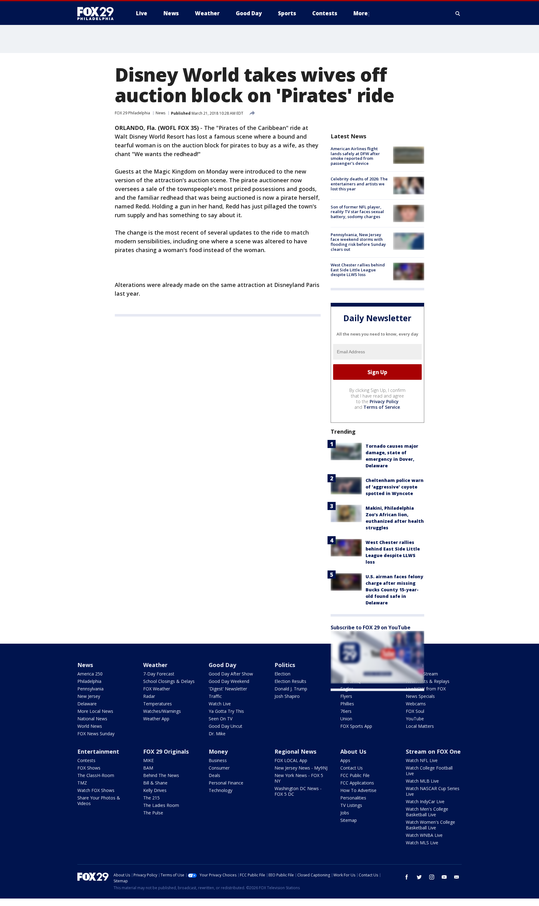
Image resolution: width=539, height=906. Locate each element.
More (360, 13)
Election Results (290, 681)
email (457, 877)
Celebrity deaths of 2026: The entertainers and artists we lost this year (359, 183)
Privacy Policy (384, 401)
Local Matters (420, 726)
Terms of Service (381, 407)
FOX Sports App (356, 726)
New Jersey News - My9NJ (301, 768)
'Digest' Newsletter (228, 689)
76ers (346, 711)
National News (92, 719)
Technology (220, 790)
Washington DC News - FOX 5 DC (298, 791)
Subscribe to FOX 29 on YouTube (370, 627)
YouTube (415, 719)
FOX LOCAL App (290, 760)
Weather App (156, 719)
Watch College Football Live (429, 770)
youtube (444, 877)
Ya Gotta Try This (226, 711)
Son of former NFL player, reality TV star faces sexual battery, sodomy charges (357, 211)
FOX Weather (156, 689)
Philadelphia (89, 681)
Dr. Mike (217, 734)
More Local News (95, 711)
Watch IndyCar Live (425, 801)
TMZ (82, 783)
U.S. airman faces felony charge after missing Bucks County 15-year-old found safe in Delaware (394, 590)
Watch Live (220, 704)
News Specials (420, 696)
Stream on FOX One (433, 751)
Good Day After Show (231, 674)
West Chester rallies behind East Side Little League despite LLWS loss (358, 269)
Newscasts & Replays (427, 681)
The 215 (151, 798)
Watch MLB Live (422, 781)
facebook (407, 877)
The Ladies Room (161, 805)
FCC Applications (357, 783)
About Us (353, 751)
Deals (214, 775)
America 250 (90, 674)
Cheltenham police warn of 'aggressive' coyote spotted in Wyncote (395, 486)
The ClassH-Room (95, 775)
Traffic (215, 696)
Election (282, 674)
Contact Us (351, 768)
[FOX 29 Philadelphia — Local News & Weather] (98, 13)
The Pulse (153, 813)
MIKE (148, 760)
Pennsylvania (90, 689)
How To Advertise (358, 790)
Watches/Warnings (162, 711)
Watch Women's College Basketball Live (430, 825)
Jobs (344, 813)
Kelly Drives (155, 790)
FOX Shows (88, 768)
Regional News (295, 751)
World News (89, 726)
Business (218, 760)
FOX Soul (415, 711)
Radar (149, 696)
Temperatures (157, 704)
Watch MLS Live (422, 843)
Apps (345, 760)
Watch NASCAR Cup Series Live (432, 791)
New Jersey (88, 696)
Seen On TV (220, 719)
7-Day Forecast (158, 674)
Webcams (416, 704)
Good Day (222, 665)
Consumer (219, 768)
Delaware (87, 704)
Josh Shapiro (287, 696)
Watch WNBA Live (424, 835)
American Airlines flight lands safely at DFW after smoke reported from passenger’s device (355, 156)
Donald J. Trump (290, 689)
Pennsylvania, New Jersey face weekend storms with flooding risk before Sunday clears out (358, 242)
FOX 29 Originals (166, 751)
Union (346, 719)
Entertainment (98, 751)
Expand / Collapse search (458, 13)
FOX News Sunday (95, 734)
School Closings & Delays (169, 681)
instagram (432, 877)
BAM (148, 768)
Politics (284, 665)
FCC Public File (355, 775)
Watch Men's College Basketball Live (427, 812)
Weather (155, 665)
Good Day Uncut (225, 726)
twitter (419, 877)
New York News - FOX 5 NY (298, 778)
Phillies (347, 704)
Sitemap (348, 820)
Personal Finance (226, 783)
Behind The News (161, 775)
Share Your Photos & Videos (98, 800)
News (160, 113)
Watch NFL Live (422, 760)
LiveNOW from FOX (426, 689)
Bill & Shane (155, 783)
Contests (86, 760)
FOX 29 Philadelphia (132, 113)
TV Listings (351, 805)
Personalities (353, 798)
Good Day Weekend (229, 681)
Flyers (346, 696)
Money (218, 751)
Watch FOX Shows (95, 790)
